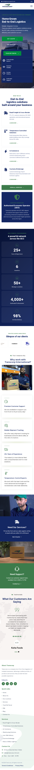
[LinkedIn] (11, 683)
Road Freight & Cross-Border (11, 723)
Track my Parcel (12, 53)
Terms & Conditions (7, 765)
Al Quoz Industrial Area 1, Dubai (13, 750)
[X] (7, 683)
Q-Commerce (6, 729)
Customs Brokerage (8, 738)
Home (4, 693)
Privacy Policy (19, 765)
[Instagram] (15, 683)
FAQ (3, 708)
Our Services (12, 44)
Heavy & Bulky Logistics (9, 742)
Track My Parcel (7, 705)
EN (32, 1)
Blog (3, 711)
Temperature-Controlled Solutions (12, 726)
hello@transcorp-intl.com (11, 753)
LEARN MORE (14, 123)
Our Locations (6, 699)
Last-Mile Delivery (7, 735)
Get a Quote (12, 39)
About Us (5, 696)
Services (5, 702)
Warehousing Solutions (9, 732)
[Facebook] (3, 683)
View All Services (17, 187)
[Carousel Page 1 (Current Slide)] (15, 651)
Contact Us (6, 714)
